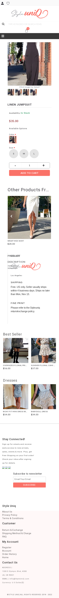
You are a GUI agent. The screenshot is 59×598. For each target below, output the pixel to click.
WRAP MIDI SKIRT (16, 241)
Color (11, 135)
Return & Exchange (12, 530)
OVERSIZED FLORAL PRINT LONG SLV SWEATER (16, 365)
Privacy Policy (9, 515)
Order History (9, 554)
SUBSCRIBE (29, 485)
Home (5, 557)
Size (11, 148)
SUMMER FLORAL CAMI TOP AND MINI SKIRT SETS (44, 365)
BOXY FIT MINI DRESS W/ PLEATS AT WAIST (16, 411)
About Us (7, 511)
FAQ (4, 536)
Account (6, 551)
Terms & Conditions (13, 518)
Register (6, 547)
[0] (2, 28)
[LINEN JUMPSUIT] (11, 92)
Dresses (10, 380)
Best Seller (12, 334)
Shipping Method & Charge (16, 533)
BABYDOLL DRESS (39, 411)
